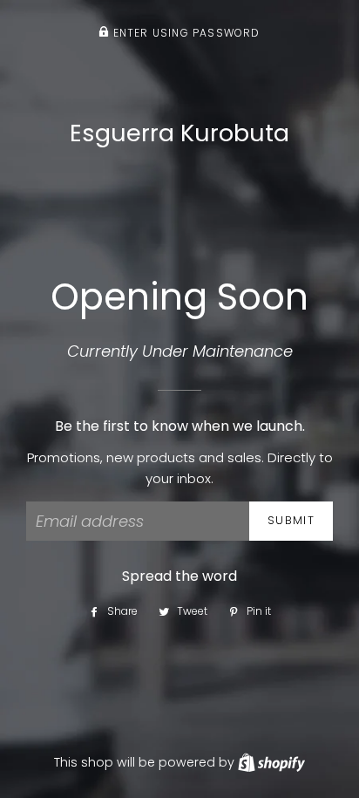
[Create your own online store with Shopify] (271, 762)
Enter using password (184, 32)
